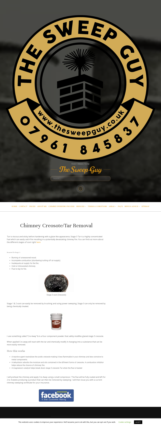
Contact (23, 206)
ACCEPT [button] (138, 422)
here (38, 242)
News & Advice (131, 206)
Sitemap (145, 206)
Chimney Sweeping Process (61, 206)
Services (80, 206)
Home (14, 206)
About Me (42, 206)
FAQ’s (120, 206)
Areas (111, 206)
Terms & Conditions (97, 206)
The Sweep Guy (80, 169)
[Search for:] (80, 178)
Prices (32, 206)
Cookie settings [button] (124, 422)
